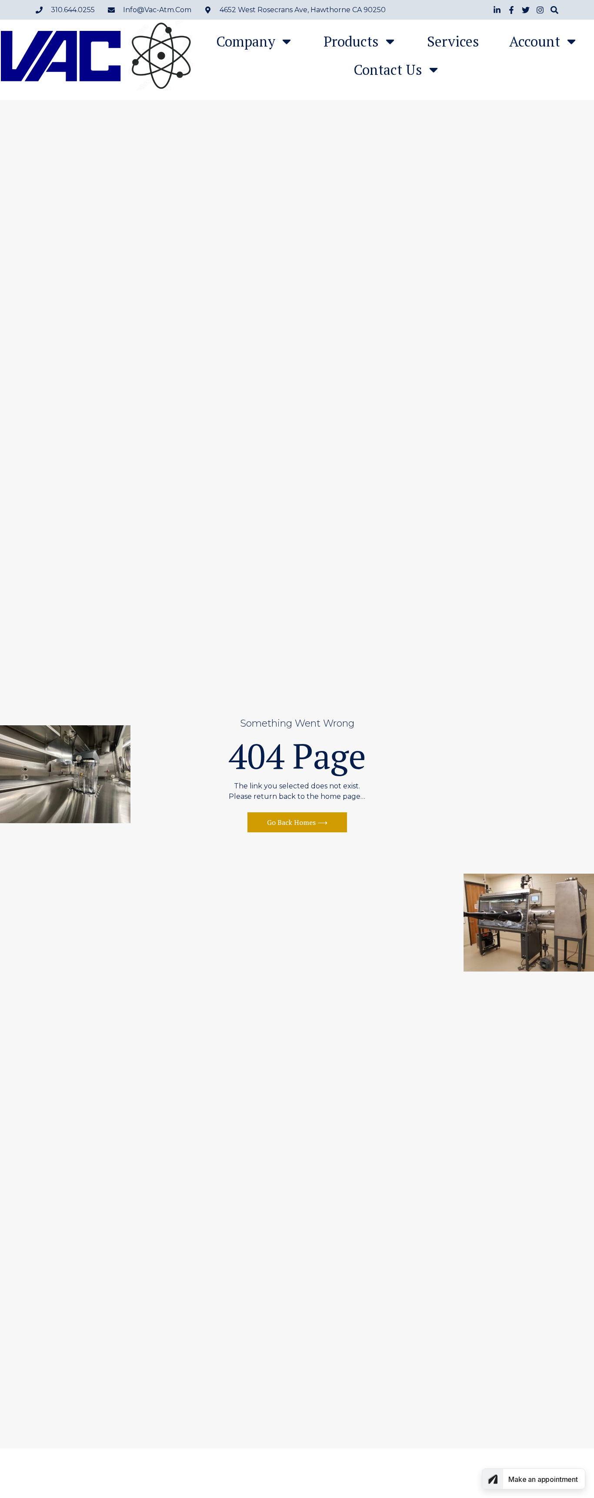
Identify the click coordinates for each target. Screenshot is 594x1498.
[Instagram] (540, 10)
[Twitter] (526, 10)
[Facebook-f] (511, 10)
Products (351, 41)
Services (453, 41)
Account (534, 41)
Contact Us (388, 69)
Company (245, 41)
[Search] (554, 10)
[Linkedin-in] (497, 10)
